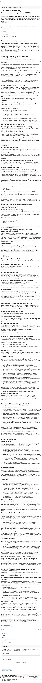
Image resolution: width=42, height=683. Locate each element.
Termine (3, 635)
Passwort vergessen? (6, 669)
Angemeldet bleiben (7, 659)
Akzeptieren (3, 681)
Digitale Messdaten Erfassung (8, 639)
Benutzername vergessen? (7, 670)
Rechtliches (7, 625)
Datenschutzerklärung (6, 642)
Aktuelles (4, 633)
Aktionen (3, 637)
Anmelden (21, 666)
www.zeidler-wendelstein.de (6, 28)
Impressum (4, 640)
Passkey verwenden (22, 662)
